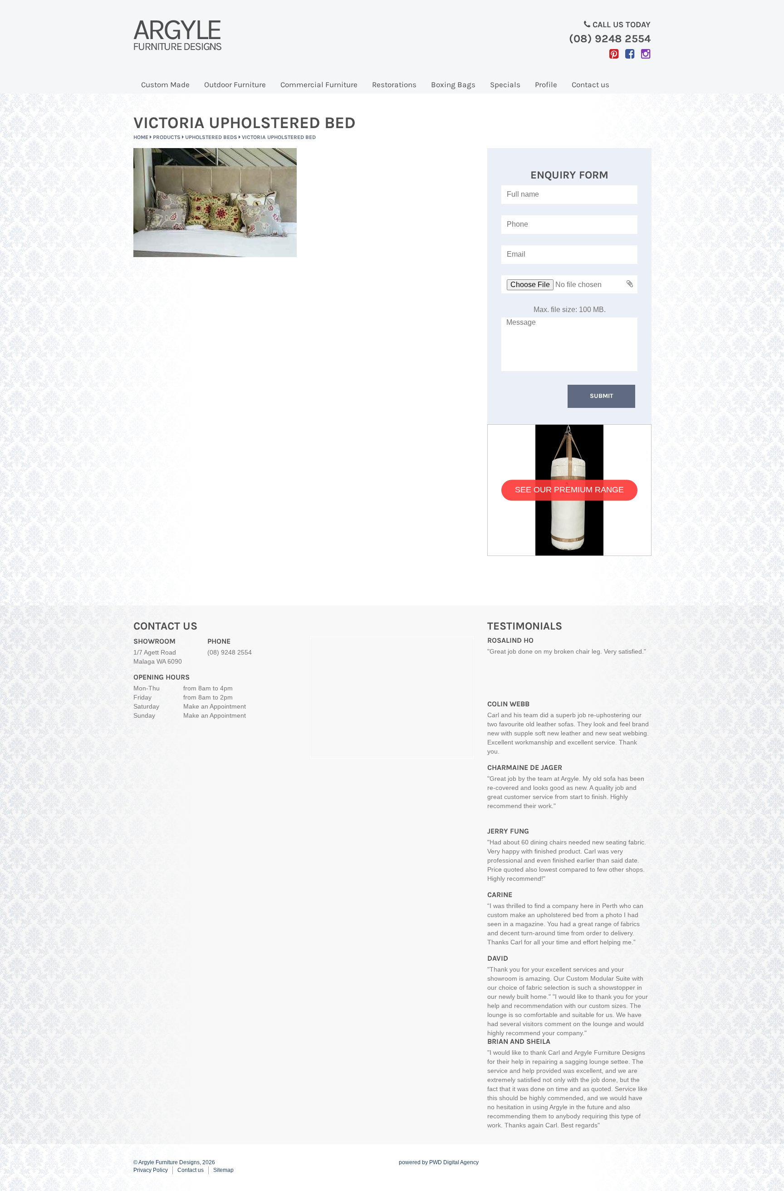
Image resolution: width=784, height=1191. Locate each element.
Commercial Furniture (319, 84)
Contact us (590, 84)
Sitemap (223, 1170)
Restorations (394, 84)
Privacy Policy (150, 1170)
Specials (505, 84)
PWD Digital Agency (454, 1162)
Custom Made (165, 84)
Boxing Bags (453, 84)
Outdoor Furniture (235, 84)
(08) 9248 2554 (229, 652)
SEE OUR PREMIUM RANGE (569, 489)
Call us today (610, 32)
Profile (546, 84)
